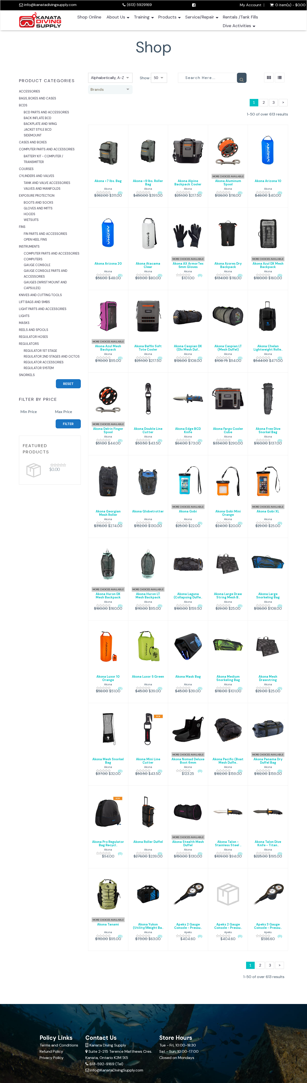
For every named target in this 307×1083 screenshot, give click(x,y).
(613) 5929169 (139, 4)
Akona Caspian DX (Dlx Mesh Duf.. (188, 348)
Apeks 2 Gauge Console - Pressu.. (188, 926)
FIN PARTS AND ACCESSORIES (45, 234)
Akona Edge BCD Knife (188, 430)
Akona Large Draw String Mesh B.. (228, 595)
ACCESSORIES (29, 91)
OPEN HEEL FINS (35, 239)
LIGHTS (24, 316)
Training (142, 17)
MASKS (24, 323)
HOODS (29, 214)
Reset (68, 384)
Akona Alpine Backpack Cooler (187, 182)
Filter (68, 424)
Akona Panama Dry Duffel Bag (268, 761)
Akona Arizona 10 (268, 181)
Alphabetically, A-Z (107, 77)
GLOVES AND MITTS (38, 208)
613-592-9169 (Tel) (106, 1063)
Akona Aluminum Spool (228, 182)
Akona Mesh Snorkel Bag (108, 761)
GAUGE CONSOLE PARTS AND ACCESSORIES (45, 274)
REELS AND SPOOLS (33, 330)
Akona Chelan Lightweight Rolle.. (268, 348)
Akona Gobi (188, 511)
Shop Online (89, 17)
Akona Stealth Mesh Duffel (188, 843)
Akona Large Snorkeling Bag (268, 595)
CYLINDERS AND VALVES (36, 176)
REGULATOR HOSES (33, 337)
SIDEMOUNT (32, 135)
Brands (97, 89)
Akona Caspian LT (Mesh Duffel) (228, 348)
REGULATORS (29, 344)
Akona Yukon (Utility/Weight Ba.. (148, 926)
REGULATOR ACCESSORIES (44, 362)
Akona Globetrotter (148, 511)
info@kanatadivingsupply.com (50, 4)
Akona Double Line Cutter (148, 430)
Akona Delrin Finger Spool (108, 430)
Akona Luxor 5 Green (148, 677)
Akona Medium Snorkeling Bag (228, 678)
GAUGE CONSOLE (37, 265)
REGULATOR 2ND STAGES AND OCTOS (52, 356)
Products (167, 17)
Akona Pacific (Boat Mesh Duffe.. (228, 761)
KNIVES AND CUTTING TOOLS (40, 295)
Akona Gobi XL (268, 511)
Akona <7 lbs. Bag (108, 181)
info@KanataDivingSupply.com (116, 1070)
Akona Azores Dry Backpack (228, 265)
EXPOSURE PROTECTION (36, 196)
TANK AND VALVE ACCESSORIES (47, 183)
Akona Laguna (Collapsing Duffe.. (188, 595)
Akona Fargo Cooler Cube (228, 430)
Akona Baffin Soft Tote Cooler (148, 348)
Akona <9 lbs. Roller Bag (148, 182)
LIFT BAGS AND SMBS (34, 302)
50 (156, 78)
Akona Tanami (108, 924)
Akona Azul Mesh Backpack (108, 348)
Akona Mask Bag (188, 677)
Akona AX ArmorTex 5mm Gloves (188, 265)
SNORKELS (27, 375)
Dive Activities (237, 26)
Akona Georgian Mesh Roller (108, 513)
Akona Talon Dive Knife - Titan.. (268, 843)
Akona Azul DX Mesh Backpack (268, 265)
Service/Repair (199, 17)
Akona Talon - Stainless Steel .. (228, 843)
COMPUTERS (33, 259)
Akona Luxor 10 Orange (108, 678)
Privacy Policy (52, 1057)
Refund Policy (51, 1051)
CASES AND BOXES (33, 142)
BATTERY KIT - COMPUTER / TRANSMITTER (43, 159)
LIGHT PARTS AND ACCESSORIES (42, 309)
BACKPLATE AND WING (40, 124)
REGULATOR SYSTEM (39, 368)
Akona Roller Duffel (148, 842)
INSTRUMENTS (29, 246)
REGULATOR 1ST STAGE (40, 351)
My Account (250, 5)
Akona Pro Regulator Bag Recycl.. (108, 843)
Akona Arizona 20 (108, 264)
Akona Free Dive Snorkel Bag (268, 430)
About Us (115, 17)
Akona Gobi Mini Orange (228, 513)
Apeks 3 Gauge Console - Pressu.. (268, 926)
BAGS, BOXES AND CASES (37, 98)
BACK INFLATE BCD (37, 118)
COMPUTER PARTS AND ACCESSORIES (47, 149)
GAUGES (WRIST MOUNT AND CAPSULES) (45, 285)
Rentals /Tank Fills (240, 17)
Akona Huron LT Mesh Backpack (148, 595)
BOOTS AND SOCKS (38, 203)
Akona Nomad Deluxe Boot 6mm (187, 761)
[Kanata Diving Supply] (40, 19)
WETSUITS (31, 220)
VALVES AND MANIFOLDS (42, 189)
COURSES (26, 169)
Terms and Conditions (59, 1045)
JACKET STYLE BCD (38, 130)
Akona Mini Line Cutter (148, 761)
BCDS (23, 105)
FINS (22, 227)
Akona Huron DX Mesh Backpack (108, 595)
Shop (154, 47)
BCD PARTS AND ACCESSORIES (46, 112)
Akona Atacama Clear (148, 265)
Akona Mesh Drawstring (268, 678)
